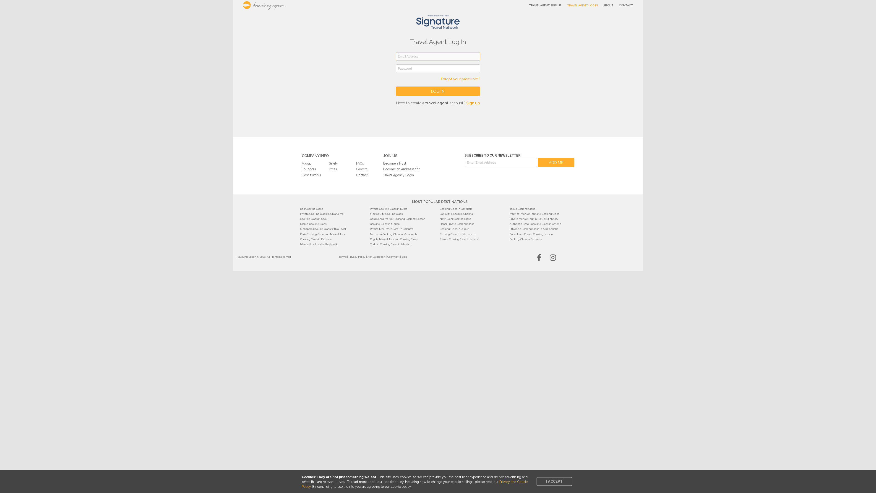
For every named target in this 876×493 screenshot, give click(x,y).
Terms (343, 256)
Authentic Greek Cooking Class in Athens (535, 224)
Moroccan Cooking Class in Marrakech (393, 234)
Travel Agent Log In (582, 5)
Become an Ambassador (401, 169)
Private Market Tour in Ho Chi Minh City (534, 218)
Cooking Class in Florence (316, 239)
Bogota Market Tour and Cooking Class (393, 239)
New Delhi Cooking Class (455, 218)
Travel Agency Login (398, 175)
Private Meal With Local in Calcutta (391, 229)
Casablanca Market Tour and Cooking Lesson (397, 218)
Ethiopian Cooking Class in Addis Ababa (534, 229)
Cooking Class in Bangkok (456, 208)
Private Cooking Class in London (459, 239)
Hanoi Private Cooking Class (457, 224)
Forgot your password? (460, 79)
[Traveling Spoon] (271, 7)
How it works (311, 175)
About (608, 5)
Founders (309, 169)
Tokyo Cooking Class (522, 208)
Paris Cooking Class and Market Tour (322, 234)
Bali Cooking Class (311, 208)
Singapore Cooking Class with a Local (323, 229)
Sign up (473, 103)
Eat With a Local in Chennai (457, 213)
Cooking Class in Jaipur (454, 229)
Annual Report (376, 256)
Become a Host (394, 163)
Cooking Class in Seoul (314, 218)
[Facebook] (539, 259)
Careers (362, 169)
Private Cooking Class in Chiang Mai (322, 213)
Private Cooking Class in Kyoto (388, 208)
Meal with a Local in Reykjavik (319, 244)
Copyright (393, 256)
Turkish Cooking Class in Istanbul (390, 244)
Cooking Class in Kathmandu (457, 234)
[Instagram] (553, 259)
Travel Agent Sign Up (545, 5)
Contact (626, 5)
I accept (554, 481)
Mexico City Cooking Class (386, 213)
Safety (333, 163)
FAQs (360, 163)
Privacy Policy (357, 256)
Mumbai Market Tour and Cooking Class (534, 213)
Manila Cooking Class (313, 224)
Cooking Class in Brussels (526, 239)
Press (333, 169)
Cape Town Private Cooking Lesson (531, 234)
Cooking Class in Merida (385, 224)
